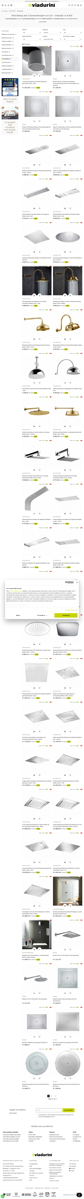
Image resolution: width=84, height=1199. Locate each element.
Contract (51, 1178)
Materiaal (45, 29)
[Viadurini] (42, 5)
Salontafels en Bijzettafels (35, 1136)
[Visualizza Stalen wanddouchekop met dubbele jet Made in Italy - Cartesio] (65, 165)
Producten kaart (29, 1188)
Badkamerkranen (8, 48)
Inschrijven (69, 1110)
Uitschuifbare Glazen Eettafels (11, 1139)
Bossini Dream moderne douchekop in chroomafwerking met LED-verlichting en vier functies (66, 83)
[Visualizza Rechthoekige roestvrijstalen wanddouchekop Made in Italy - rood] (65, 208)
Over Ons (31, 1175)
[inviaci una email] (2, 5)
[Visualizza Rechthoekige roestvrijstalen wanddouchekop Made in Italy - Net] (65, 557)
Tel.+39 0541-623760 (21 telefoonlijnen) (13, 1166)
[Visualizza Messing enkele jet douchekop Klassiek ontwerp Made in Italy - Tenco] (34, 339)
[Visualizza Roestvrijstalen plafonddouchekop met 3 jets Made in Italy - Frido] (65, 775)
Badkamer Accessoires (9, 34)
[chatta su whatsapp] (3, 1196)
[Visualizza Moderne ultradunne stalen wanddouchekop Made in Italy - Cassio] (34, 165)
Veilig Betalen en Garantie (56, 1176)
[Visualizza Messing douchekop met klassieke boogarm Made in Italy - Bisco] (65, 339)
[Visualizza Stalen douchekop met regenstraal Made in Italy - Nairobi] (34, 557)
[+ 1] (55, 1096)
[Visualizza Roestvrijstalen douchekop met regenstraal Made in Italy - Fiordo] (65, 513)
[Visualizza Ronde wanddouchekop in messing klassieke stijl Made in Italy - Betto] (65, 426)
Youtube (73, 1168)
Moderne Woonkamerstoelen (57, 1139)
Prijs (64, 29)
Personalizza (41, 615)
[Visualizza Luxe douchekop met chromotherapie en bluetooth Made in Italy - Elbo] (34, 862)
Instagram (73, 1166)
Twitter (72, 1170)
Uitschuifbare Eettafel (10, 1132)
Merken (24, 29)
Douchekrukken (7, 62)
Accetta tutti (66, 615)
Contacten (32, 1170)
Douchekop (20, 11)
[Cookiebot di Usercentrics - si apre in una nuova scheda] (66, 582)
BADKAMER (12, 11)
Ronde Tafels (32, 1134)
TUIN (74, 1132)
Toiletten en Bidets (8, 41)
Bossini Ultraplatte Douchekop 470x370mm (35, 1042)
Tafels (30, 1132)
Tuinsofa (75, 1139)
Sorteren (45, 36)
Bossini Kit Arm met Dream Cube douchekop (66, 955)
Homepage (4, 11)
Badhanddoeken (7, 73)
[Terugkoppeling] (8, 5)
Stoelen (52, 1132)
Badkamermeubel (8, 38)
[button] (31, 32)
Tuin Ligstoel (76, 1134)
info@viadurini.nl (7, 1175)
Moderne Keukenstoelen (56, 1136)
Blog (30, 1166)
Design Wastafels (8, 44)
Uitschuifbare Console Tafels (10, 1141)
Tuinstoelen (52, 1141)
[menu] (81, 5)
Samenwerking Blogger (35, 1168)
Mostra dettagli (70, 610)
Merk (30, 1180)
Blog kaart (47, 1188)
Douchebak (6, 51)
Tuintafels (31, 1141)
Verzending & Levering (55, 1167)
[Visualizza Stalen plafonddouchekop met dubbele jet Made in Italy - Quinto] (65, 731)
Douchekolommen (8, 55)
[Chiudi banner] (77, 582)
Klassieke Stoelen (54, 1134)
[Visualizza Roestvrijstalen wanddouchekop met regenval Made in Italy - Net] (34, 208)
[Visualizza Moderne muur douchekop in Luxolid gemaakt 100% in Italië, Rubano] (34, 949)
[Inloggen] (72, 5)
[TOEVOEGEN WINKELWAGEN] (34, 76)
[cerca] (69, 5)
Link (53, 1116)
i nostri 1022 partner (16, 591)
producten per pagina (69, 36)
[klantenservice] (5, 5)
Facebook (73, 1164)
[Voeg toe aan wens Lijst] (40, 76)
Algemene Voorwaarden (55, 1170)
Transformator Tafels (34, 1139)
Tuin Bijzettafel (76, 1141)
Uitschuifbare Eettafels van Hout (11, 1136)
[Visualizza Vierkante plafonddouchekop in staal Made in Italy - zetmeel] (34, 252)
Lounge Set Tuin (77, 1136)
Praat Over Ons (33, 1177)
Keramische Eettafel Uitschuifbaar (12, 1134)
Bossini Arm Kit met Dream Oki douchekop (34, 999)
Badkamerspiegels (8, 65)
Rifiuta (18, 615)
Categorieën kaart (39, 1188)
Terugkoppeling (33, 1164)
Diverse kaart (54, 1188)
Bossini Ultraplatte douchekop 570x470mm (65, 1042)
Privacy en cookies (54, 1180)
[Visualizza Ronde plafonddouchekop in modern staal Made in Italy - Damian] (65, 252)
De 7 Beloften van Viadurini (36, 1173)
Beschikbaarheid (26, 36)
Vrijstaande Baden (8, 69)
